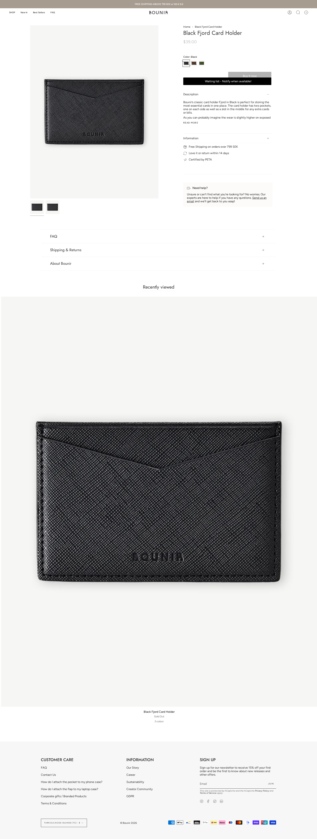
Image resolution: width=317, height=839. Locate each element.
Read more (190, 123)
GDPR (130, 796)
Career (130, 775)
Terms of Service (208, 793)
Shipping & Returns (65, 250)
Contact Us (48, 775)
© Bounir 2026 (128, 823)
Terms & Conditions (53, 803)
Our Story (132, 767)
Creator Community (139, 789)
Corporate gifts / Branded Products (63, 796)
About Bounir (60, 263)
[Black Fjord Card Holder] (37, 207)
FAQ (53, 236)
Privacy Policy (262, 791)
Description (190, 94)
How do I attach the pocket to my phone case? (71, 782)
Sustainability (135, 782)
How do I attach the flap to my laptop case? (69, 789)
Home (186, 26)
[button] (12, 12)
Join (271, 784)
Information (190, 138)
